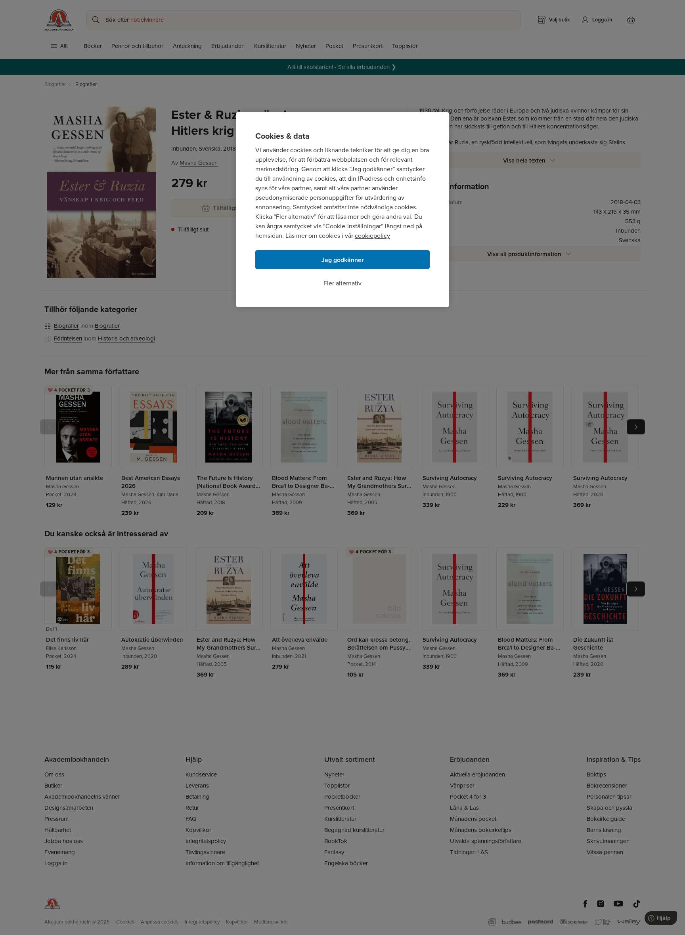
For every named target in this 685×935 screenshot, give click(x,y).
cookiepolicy (372, 235)
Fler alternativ (342, 283)
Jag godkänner (342, 259)
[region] (342, 209)
